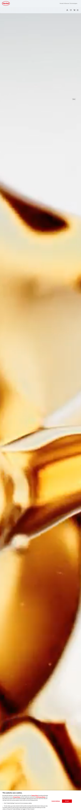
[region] (40, 801)
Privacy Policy (16, 797)
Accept (67, 801)
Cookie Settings (56, 801)
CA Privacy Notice (40, 797)
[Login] (67, 10)
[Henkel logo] (6, 3)
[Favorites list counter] (70, 10)
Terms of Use (34, 795)
